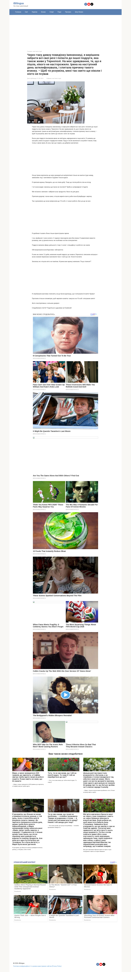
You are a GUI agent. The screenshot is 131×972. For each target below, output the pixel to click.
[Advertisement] (65, 31)
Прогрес (68, 12)
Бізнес (43, 12)
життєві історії (56, 78)
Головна (18, 12)
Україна (34, 12)
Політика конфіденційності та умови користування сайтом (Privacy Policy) (37, 966)
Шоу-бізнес (79, 12)
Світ (26, 12)
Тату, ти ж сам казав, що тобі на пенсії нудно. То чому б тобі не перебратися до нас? (62, 775)
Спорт (52, 12)
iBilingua (18, 3)
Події (59, 12)
